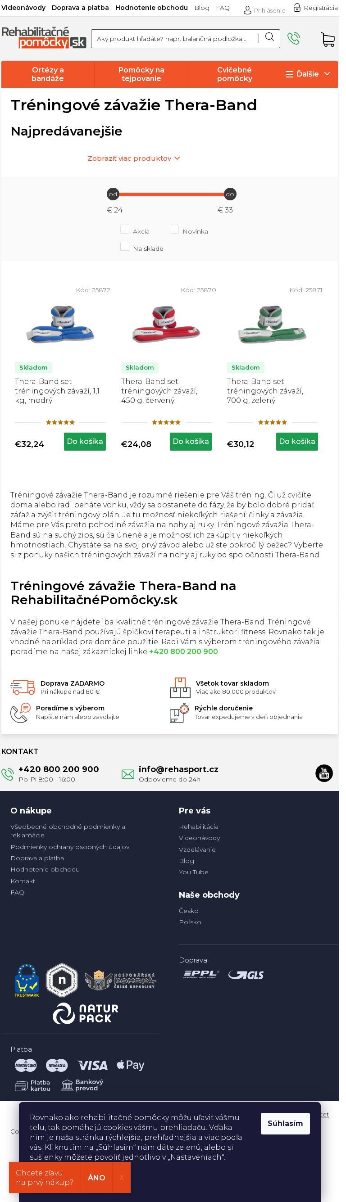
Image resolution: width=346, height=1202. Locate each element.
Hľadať (269, 38)
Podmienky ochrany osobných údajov (69, 847)
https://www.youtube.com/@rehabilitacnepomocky (324, 773)
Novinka (195, 231)
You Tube (194, 872)
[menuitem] (47, 74)
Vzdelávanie (197, 849)
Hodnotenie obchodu (151, 8)
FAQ (223, 8)
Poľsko (190, 922)
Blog (201, 8)
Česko (189, 911)
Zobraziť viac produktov (129, 158)
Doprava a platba (80, 8)
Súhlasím (285, 1123)
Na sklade (148, 248)
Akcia (141, 231)
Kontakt (22, 881)
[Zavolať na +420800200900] (299, 38)
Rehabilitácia (199, 826)
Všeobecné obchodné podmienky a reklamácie (67, 830)
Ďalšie (307, 74)
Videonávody (23, 8)
